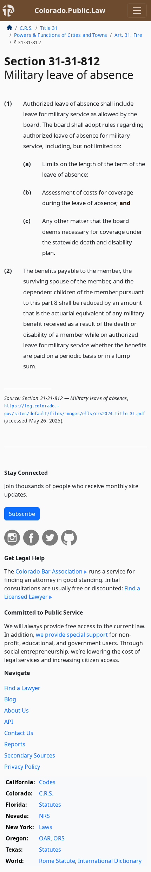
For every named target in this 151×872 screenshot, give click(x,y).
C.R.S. (26, 28)
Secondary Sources (29, 755)
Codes (47, 782)
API (8, 722)
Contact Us (18, 733)
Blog (10, 699)
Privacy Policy (22, 767)
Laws (45, 827)
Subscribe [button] (22, 514)
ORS (59, 838)
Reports (14, 744)
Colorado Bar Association (49, 571)
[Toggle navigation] (137, 11)
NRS (44, 816)
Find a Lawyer (22, 688)
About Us (16, 710)
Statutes (50, 804)
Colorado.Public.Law (69, 10)
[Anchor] (125, 146)
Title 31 (49, 28)
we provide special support (72, 634)
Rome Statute (57, 861)
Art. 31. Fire (128, 35)
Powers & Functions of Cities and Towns (60, 35)
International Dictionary (110, 861)
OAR (45, 838)
